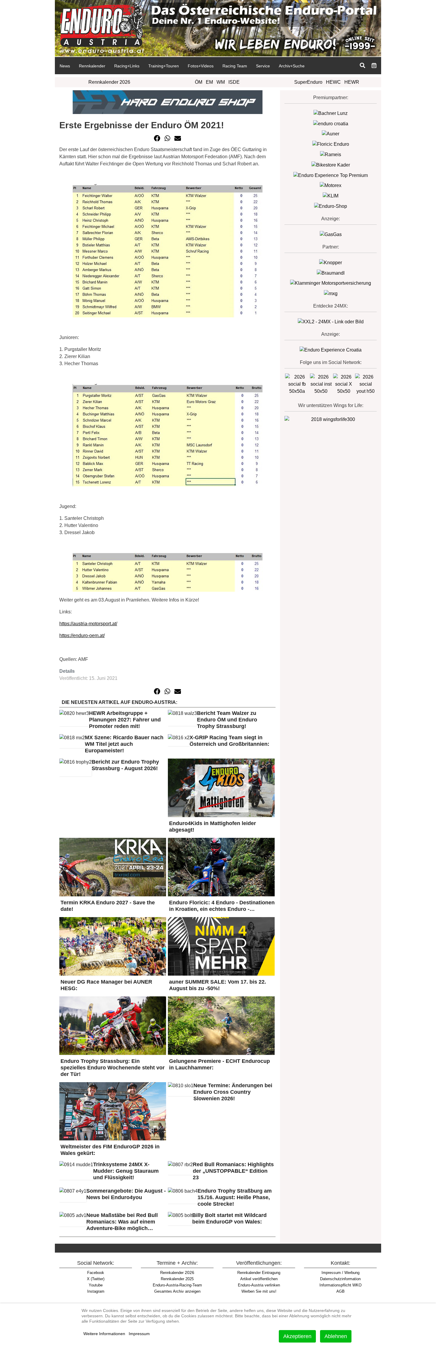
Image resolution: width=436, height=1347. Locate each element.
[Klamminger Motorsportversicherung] (330, 283)
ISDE (234, 82)
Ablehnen (335, 1336)
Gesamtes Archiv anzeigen (177, 1291)
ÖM (198, 82)
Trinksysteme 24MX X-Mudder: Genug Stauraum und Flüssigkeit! (126, 1170)
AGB (340, 1291)
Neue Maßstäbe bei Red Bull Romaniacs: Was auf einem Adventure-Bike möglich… (122, 1221)
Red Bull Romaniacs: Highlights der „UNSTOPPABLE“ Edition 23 (233, 1170)
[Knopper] (330, 262)
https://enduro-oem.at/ (82, 635)
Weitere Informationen (104, 1333)
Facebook (95, 1272)
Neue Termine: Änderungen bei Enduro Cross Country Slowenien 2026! (232, 1091)
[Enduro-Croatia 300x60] (330, 123)
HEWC (333, 82)
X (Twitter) (95, 1279)
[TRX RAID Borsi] (331, 293)
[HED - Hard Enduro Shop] (167, 101)
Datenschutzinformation (340, 1279)
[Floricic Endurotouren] (330, 143)
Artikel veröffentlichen (259, 1279)
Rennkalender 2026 (109, 82)
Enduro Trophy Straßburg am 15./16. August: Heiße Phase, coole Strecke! (235, 1197)
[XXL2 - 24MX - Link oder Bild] (331, 321)
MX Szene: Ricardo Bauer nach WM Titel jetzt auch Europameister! (124, 744)
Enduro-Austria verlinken (259, 1285)
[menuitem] (64, 65)
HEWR (351, 82)
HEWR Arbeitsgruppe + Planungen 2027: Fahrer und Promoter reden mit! (125, 719)
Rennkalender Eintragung (258, 1272)
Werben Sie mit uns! (258, 1291)
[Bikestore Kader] (330, 164)
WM (221, 82)
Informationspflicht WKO (340, 1285)
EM (209, 82)
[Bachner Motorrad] (331, 112)
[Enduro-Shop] (330, 205)
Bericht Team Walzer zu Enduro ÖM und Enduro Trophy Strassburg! (227, 719)
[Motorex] (330, 185)
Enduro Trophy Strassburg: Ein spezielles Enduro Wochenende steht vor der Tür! (113, 1067)
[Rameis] (330, 154)
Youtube (96, 1285)
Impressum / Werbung (340, 1272)
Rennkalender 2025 (177, 1279)
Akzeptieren (297, 1336)
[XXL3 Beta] (331, 349)
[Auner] (330, 133)
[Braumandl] (331, 272)
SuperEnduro (308, 82)
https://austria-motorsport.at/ (88, 623)
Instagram (95, 1291)
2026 (177, 1272)
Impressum (139, 1333)
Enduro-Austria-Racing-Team (177, 1285)
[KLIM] (330, 195)
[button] (157, 138)
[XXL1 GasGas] (331, 234)
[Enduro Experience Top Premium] (330, 175)
